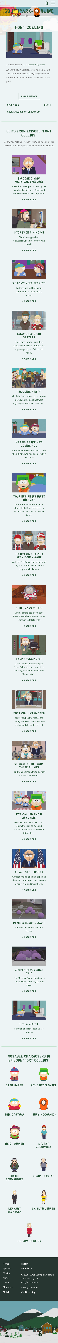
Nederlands (26, 1268)
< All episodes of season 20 (23, 111)
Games (6, 1282)
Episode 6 (41, 65)
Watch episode (29, 96)
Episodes (7, 1268)
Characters (8, 1287)
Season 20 (32, 65)
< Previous (12, 104)
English (24, 1263)
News (5, 1277)
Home (6, 1263)
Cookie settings (28, 1292)
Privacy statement (30, 1287)
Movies (6, 1273)
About (6, 1291)
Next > (48, 104)
